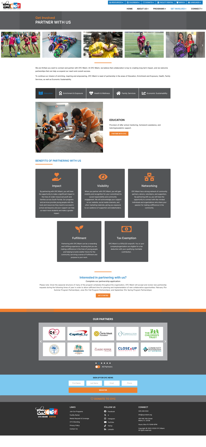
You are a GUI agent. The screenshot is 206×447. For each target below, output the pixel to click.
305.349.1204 (143, 411)
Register (103, 390)
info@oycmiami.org (145, 415)
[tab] (45, 93)
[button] (3, 45)
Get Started (103, 295)
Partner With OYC (119, 134)
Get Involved (45, 18)
